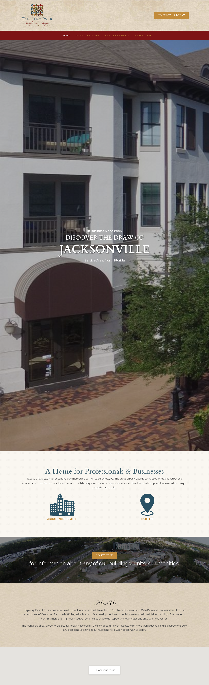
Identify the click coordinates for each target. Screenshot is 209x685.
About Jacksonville (117, 35)
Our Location (142, 35)
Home (66, 35)
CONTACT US (104, 555)
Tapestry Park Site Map (88, 35)
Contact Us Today (171, 15)
